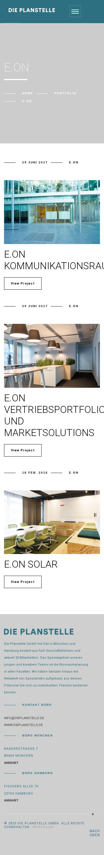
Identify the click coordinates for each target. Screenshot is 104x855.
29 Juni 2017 (35, 162)
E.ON (74, 162)
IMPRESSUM (42, 827)
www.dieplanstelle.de (23, 725)
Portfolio (65, 93)
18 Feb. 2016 (35, 472)
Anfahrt (11, 763)
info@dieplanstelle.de (24, 718)
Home (27, 93)
